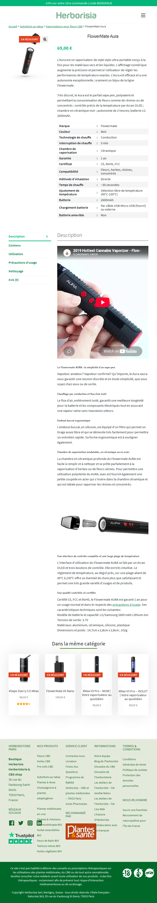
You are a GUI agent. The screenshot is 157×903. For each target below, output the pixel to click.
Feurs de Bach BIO (48, 840)
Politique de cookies (135, 770)
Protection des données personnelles (131, 780)
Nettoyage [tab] (16, 271)
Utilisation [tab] (16, 254)
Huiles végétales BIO (49, 851)
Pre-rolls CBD (45, 766)
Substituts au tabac (31, 26)
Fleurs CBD (43, 756)
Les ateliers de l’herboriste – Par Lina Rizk (104, 804)
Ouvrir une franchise (135, 810)
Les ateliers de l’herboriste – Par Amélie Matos (104, 788)
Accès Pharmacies (76, 804)
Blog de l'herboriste (106, 761)
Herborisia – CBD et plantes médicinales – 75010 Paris (78, 793)
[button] (45, 39)
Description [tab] (17, 236)
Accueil (13, 26)
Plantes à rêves (46, 782)
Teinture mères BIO (48, 846)
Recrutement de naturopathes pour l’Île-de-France (134, 820)
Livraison (71, 761)
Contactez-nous (75, 756)
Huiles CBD (43, 761)
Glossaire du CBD (104, 766)
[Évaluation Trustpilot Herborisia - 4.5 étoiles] (21, 841)
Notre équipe (102, 756)
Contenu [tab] (15, 245)
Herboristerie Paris (19, 747)
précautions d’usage (126, 604)
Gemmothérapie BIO (49, 824)
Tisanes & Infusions (49, 819)
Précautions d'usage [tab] (23, 262)
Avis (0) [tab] (14, 280)
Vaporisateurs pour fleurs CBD (64, 26)
